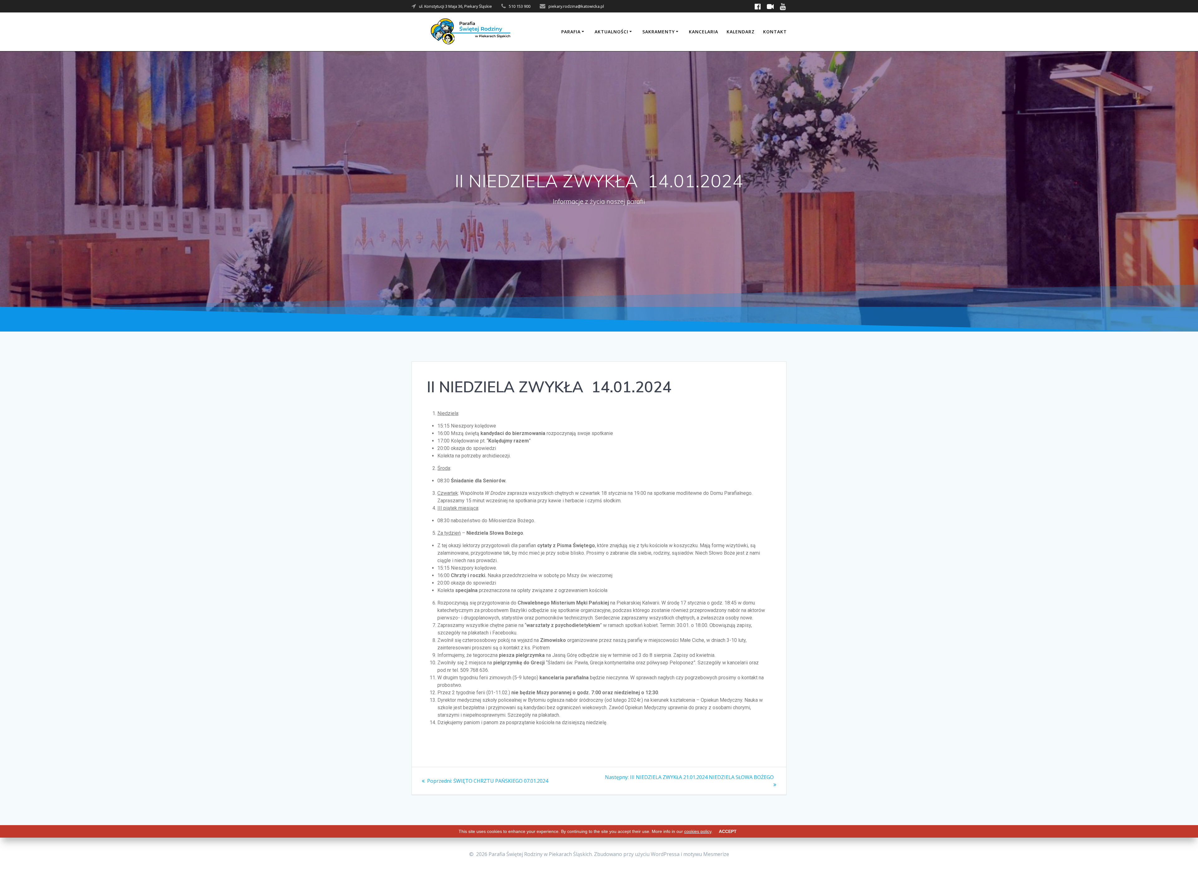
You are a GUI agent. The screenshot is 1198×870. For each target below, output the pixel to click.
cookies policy (697, 831)
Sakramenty (658, 32)
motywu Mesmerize (706, 854)
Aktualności (611, 32)
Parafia (571, 32)
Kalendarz (741, 32)
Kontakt (775, 32)
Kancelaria (703, 32)
